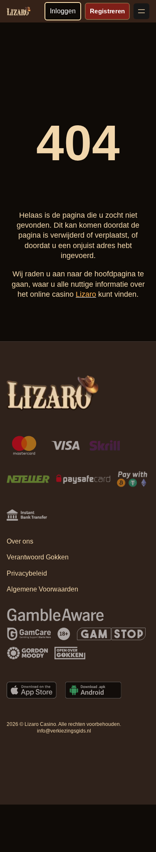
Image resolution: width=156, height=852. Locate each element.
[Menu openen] (141, 11)
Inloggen (63, 11)
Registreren (107, 10)
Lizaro (86, 294)
